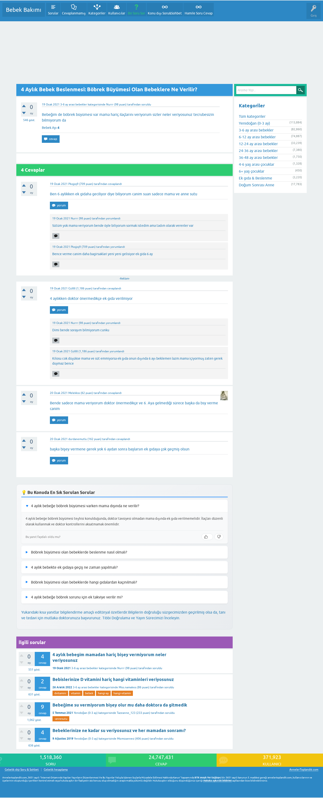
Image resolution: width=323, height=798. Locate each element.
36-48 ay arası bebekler (258, 157)
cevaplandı (115, 184)
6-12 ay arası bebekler (257, 137)
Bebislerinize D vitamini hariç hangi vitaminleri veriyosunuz (113, 679)
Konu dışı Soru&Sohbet (165, 13)
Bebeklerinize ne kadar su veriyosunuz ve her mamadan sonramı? (119, 730)
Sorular (53, 13)
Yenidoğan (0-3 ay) (86, 713)
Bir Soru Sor (136, 13)
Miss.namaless (127, 687)
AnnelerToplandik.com (303, 769)
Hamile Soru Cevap (199, 13)
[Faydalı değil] (218, 536)
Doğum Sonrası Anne (256, 185)
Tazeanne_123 (126, 713)
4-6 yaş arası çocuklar (256, 164)
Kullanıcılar (116, 13)
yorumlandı (113, 218)
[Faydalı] (207, 536)
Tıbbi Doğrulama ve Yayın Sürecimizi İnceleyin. (141, 618)
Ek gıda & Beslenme (255, 178)
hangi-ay (103, 693)
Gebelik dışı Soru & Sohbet (22, 769)
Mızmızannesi (125, 738)
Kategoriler (96, 13)
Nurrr (121, 668)
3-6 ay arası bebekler (73, 104)
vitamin (75, 693)
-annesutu (60, 718)
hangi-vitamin (122, 693)
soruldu (146, 104)
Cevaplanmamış (74, 13)
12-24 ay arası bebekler (258, 144)
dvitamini (60, 693)
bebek (89, 693)
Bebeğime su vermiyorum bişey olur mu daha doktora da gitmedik (119, 704)
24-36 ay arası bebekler (258, 150)
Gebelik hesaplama (56, 769)
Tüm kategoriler (252, 116)
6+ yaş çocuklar (251, 171)
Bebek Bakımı (23, 10)
